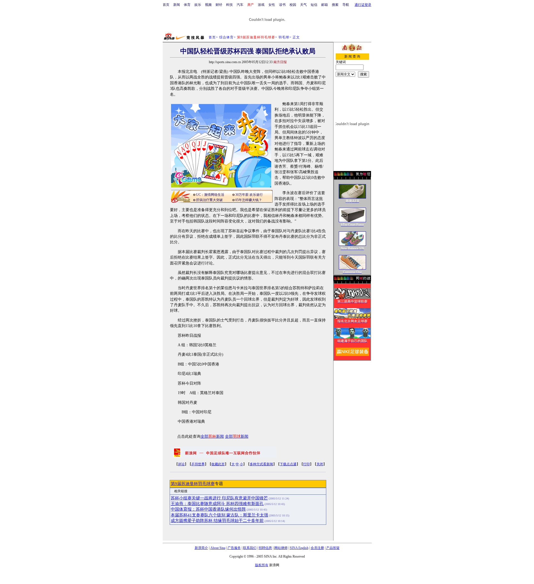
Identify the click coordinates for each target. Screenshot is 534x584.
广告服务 (234, 548)
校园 (293, 5)
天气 (303, 5)
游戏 (261, 5)
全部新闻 (212, 436)
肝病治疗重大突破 (209, 200)
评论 (181, 464)
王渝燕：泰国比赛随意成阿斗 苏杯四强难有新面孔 (217, 503)
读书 (282, 5)
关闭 (320, 464)
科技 (229, 5)
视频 (208, 5)
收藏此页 (218, 464)
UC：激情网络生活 (210, 195)
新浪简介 (201, 548)
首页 (166, 5)
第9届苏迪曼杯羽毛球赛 (193, 483)
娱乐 (197, 5)
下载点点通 (288, 464)
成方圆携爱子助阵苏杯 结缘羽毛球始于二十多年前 (217, 520)
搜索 (335, 5)
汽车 (240, 5)
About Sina (217, 548)
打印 (306, 464)
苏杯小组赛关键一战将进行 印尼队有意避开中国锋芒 (219, 498)
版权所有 (261, 565)
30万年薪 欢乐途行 (249, 195)
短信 (314, 5)
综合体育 (226, 37)
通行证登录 (363, 5)
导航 (345, 5)
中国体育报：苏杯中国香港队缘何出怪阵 (208, 509)
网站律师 (281, 548)
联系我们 (249, 548)
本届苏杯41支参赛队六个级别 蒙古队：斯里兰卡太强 (219, 515)
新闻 (176, 5)
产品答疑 (333, 548)
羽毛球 (283, 37)
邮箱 (324, 5)
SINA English (299, 548)
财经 (219, 5)
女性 (271, 5)
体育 (187, 5)
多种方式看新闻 (261, 464)
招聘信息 (265, 548)
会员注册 (317, 548)
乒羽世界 (198, 464)
